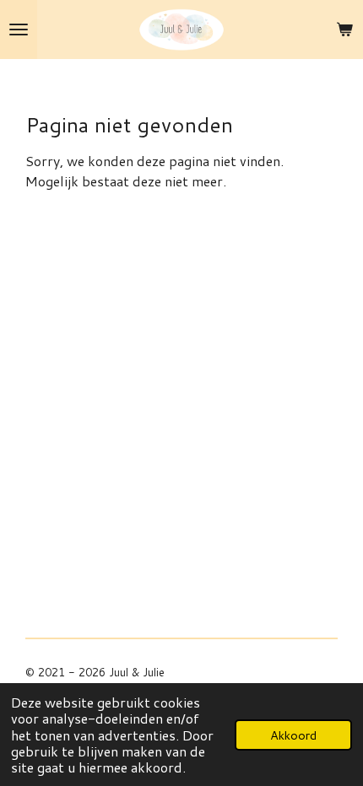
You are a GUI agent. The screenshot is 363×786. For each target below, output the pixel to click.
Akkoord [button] (293, 735)
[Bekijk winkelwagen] (344, 29)
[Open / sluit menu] (18, 29)
